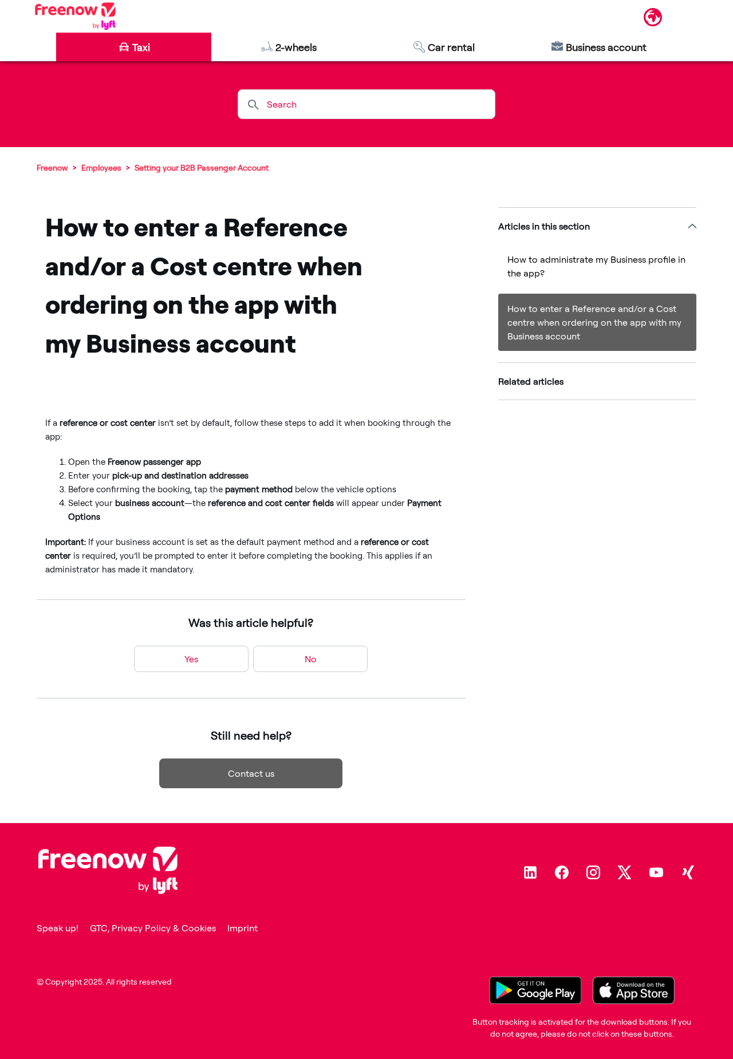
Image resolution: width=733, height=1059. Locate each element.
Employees (101, 167)
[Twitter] (624, 872)
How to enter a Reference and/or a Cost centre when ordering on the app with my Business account (594, 322)
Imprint (242, 928)
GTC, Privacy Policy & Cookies (153, 928)
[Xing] (687, 872)
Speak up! (57, 928)
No (311, 659)
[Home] (75, 16)
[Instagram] (593, 872)
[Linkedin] (530, 872)
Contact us (251, 773)
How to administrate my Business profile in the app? (596, 266)
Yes (191, 659)
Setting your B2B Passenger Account (202, 167)
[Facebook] (561, 872)
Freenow (52, 167)
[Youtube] (656, 872)
